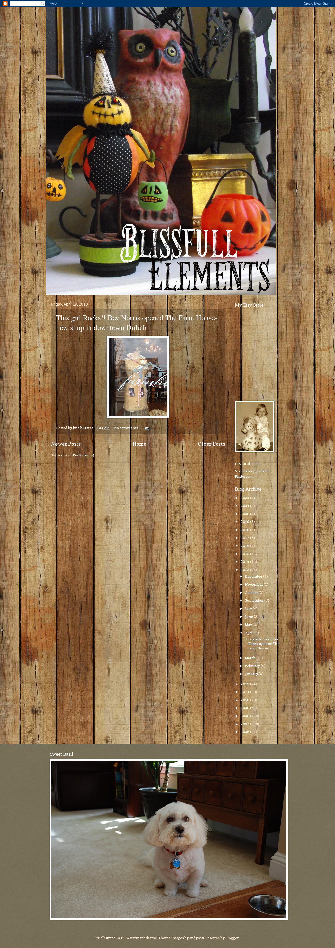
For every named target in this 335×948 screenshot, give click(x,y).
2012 (245, 684)
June (249, 616)
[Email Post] (146, 428)
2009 (245, 708)
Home (139, 444)
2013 (245, 570)
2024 (245, 498)
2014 (245, 561)
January (252, 674)
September (254, 600)
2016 (245, 546)
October (252, 592)
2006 (245, 732)
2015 (245, 554)
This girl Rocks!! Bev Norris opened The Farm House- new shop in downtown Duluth (136, 322)
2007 (245, 724)
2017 (245, 538)
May (249, 624)
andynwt (196, 938)
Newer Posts (66, 444)
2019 (245, 521)
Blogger (232, 938)
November (254, 584)
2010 (245, 700)
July (249, 608)
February (253, 666)
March (250, 658)
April (249, 632)
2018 (245, 530)
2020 (245, 514)
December (254, 576)
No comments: (127, 428)
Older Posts (211, 444)
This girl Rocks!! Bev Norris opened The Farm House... (261, 643)
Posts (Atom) (83, 455)
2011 (245, 692)
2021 (245, 506)
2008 (245, 716)
